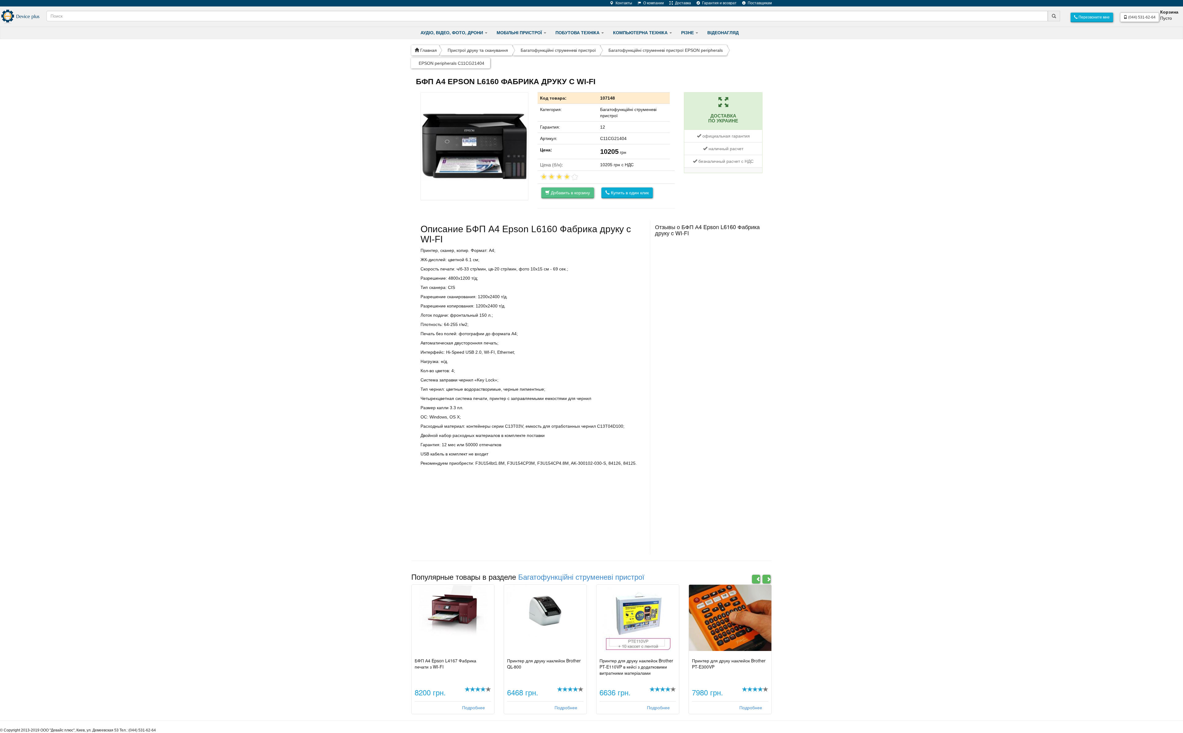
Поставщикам (759, 3)
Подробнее (473, 707)
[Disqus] (708, 316)
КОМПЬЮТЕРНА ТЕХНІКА (641, 32)
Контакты (623, 3)
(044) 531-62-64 (1141, 17)
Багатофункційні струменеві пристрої (558, 50)
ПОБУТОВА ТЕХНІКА (578, 32)
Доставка (682, 3)
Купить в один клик (629, 192)
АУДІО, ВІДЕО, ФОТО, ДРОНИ (452, 32)
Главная (428, 50)
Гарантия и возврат (719, 3)
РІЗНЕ (688, 32)
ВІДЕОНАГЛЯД (723, 32)
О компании (653, 3)
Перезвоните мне (1094, 17)
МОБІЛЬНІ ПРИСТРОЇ (520, 32)
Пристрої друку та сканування (478, 50)
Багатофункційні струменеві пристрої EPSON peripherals (665, 50)
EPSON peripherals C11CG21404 (451, 63)
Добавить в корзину (570, 192)
